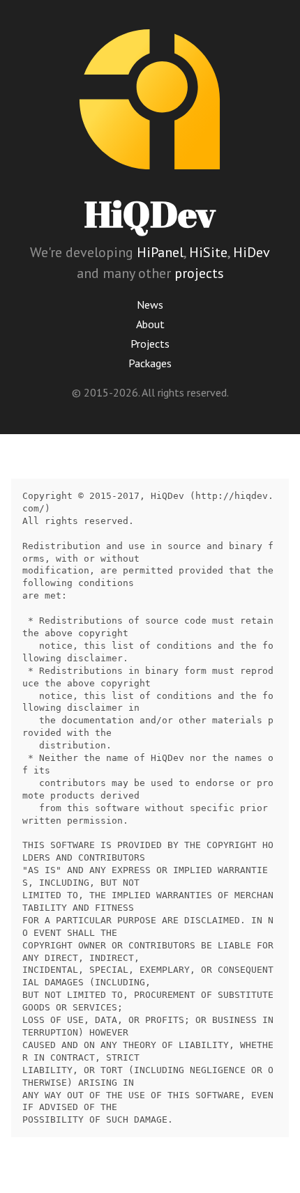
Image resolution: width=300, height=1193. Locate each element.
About (150, 324)
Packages (150, 363)
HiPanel (160, 252)
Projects (150, 344)
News (150, 304)
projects (199, 273)
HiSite (208, 252)
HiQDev (150, 213)
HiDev (251, 252)
